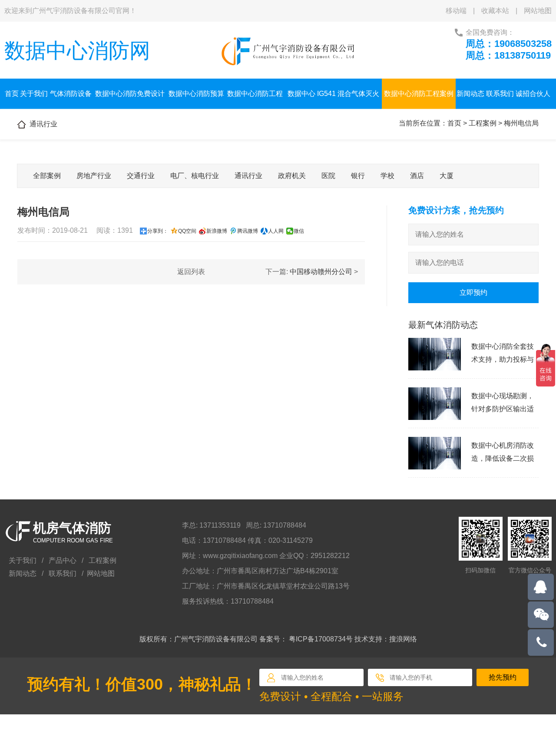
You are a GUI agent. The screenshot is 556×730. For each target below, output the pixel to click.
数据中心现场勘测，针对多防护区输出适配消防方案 (502, 409)
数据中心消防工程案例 (418, 93)
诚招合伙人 (533, 93)
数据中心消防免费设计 (130, 93)
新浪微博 (216, 231)
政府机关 (292, 175)
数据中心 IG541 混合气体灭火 (333, 93)
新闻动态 (470, 93)
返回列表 (191, 271)
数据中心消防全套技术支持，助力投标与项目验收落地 (502, 359)
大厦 (446, 175)
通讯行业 (248, 175)
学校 (387, 175)
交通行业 (141, 175)
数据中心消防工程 (255, 93)
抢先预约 (502, 677)
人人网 (276, 231)
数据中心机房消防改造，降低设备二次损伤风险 (502, 458)
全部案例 (47, 175)
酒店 (417, 175)
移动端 (456, 10)
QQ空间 (187, 231)
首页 (12, 93)
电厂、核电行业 (194, 175)
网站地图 (538, 10)
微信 (299, 231)
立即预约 (473, 292)
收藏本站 (495, 10)
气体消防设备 (71, 93)
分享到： (157, 231)
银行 (358, 175)
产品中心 (62, 560)
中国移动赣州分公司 (321, 271)
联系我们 (500, 93)
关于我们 (34, 93)
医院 (328, 175)
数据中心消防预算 (196, 93)
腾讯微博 (247, 231)
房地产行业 (93, 175)
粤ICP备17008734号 (321, 639)
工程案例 (482, 123)
